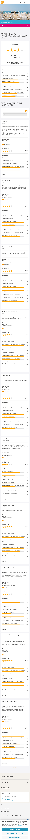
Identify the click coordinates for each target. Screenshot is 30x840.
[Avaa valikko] (27, 2)
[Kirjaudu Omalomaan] (20, 2)
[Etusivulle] (2, 2)
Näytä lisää (15, 767)
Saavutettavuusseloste (6, 808)
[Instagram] (7, 816)
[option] (15, 12)
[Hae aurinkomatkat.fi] (24, 2)
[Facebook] (3, 816)
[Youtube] (16, 816)
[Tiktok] (12, 816)
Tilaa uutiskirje (7, 799)
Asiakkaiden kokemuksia (7, 22)
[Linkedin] (21, 816)
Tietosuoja (3, 804)
